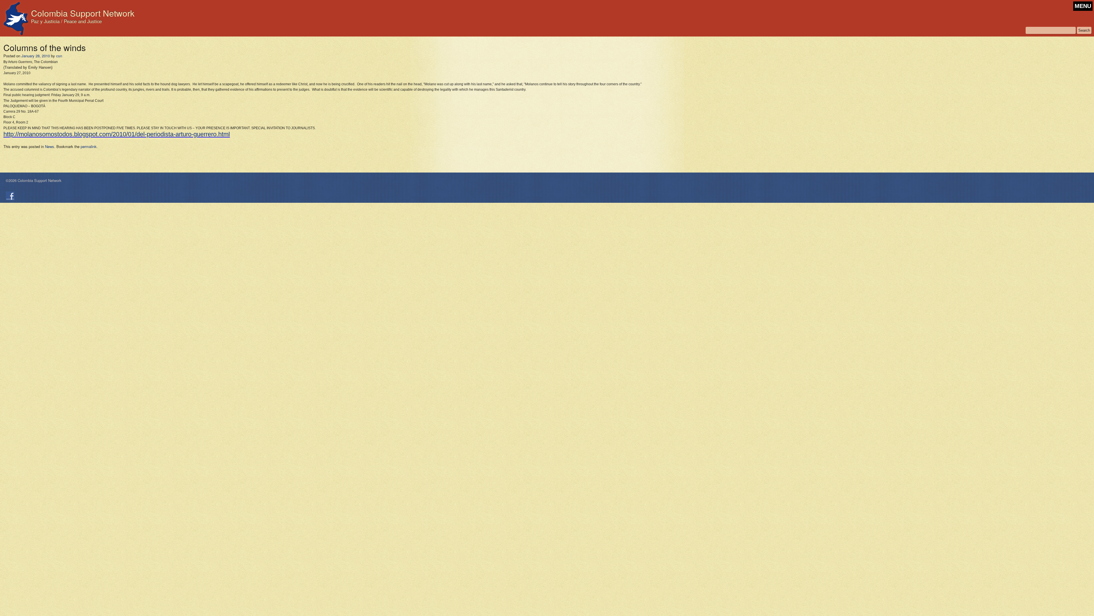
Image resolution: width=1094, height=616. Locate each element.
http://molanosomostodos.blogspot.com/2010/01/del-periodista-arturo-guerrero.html (116, 134)
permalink (89, 146)
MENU (1083, 6)
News (49, 146)
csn (59, 55)
